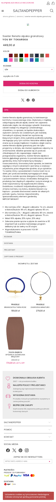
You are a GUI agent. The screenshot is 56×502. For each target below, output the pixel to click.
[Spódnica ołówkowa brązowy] (15, 333)
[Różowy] (11, 60)
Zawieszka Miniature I (40, 307)
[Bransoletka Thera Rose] (15, 285)
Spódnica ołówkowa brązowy (15, 356)
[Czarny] (21, 55)
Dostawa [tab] (8, 243)
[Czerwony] (26, 55)
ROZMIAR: (7, 66)
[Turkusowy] (37, 60)
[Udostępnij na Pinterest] (33, 100)
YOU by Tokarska (15, 39)
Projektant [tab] (9, 250)
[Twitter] (14, 451)
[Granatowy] (37, 55)
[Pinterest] (20, 451)
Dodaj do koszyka (29, 83)
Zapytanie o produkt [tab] (14, 256)
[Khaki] (42, 55)
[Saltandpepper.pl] (27, 10)
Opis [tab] (6, 110)
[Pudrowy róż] (42, 60)
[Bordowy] (11, 55)
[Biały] (5, 55)
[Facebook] (8, 451)
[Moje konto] (48, 4)
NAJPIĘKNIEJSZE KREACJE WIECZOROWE (17, 3)
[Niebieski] (5, 60)
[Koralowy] (47, 55)
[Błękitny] (26, 60)
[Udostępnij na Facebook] (28, 100)
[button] (2, 11)
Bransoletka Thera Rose (15, 307)
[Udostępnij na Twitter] (22, 100)
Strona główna (9, 16)
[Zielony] (21, 60)
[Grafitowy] (31, 55)
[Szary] (16, 60)
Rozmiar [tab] (8, 236)
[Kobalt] (31, 60)
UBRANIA (20, 16)
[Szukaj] (52, 11)
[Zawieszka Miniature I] (40, 285)
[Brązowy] (16, 55)
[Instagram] (27, 451)
